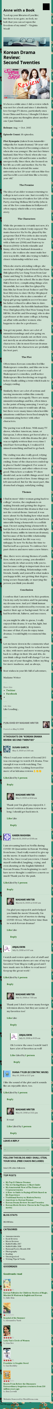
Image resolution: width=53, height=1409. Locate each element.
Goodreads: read (12, 1273)
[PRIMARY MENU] (46, 6)
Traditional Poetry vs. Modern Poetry (23, 1197)
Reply (10, 784)
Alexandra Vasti (13, 1320)
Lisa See (10, 1343)
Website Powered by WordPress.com (20, 1399)
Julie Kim (10, 1298)
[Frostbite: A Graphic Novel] (6, 1358)
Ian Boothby (11, 1366)
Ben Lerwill (11, 1391)
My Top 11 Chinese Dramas (18, 1182)
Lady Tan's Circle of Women (16, 1340)
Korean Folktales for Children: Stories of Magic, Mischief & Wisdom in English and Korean (25, 1294)
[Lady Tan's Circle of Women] (6, 1335)
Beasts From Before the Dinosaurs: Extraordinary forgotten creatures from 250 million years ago (24, 1386)
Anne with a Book (19, 10)
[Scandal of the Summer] (6, 1312)
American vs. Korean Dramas (19, 1200)
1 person (22, 777)
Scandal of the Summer (14, 1318)
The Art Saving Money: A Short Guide (23, 1185)
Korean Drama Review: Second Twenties (25, 1202)
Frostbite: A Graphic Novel (16, 1363)
